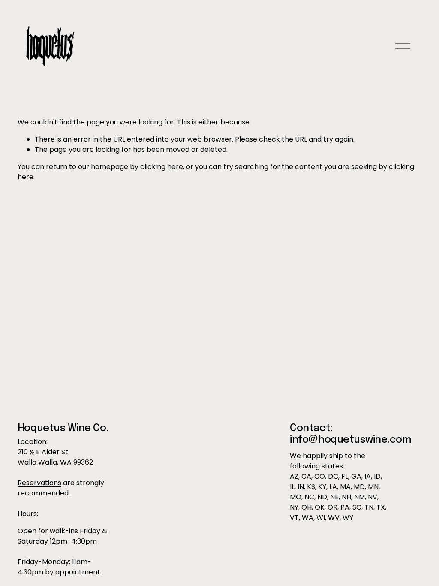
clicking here (161, 167)
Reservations (39, 483)
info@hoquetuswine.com (350, 440)
